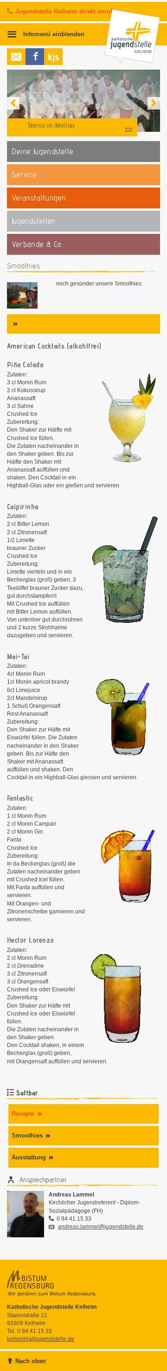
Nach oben (30, 1361)
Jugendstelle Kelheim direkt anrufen (67, 11)
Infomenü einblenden (52, 34)
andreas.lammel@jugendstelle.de (100, 1226)
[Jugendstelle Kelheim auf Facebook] (35, 56)
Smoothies (27, 1135)
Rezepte (23, 1113)
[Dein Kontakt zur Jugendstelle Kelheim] (16, 56)
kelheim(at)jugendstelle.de (40, 1339)
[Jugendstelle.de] (53, 56)
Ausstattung (29, 1157)
